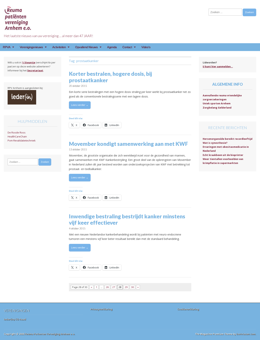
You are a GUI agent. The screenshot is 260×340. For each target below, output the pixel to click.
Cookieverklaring (188, 309)
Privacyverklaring (101, 309)
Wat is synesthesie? (215, 142)
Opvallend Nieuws (86, 47)
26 (107, 287)
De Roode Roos (17, 132)
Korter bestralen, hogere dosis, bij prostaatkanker (110, 76)
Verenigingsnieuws (31, 47)
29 (126, 287)
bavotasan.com (246, 334)
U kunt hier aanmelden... (218, 66)
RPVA (6, 47)
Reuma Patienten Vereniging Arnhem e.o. (50, 334)
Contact (127, 47)
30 (132, 287)
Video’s (146, 47)
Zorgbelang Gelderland (217, 107)
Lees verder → (79, 105)
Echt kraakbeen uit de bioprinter (223, 155)
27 (113, 287)
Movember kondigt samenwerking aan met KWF (128, 143)
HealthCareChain (17, 136)
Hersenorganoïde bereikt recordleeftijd (227, 138)
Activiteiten (59, 47)
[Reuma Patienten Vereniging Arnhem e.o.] (18, 16)
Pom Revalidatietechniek (21, 140)
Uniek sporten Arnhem (216, 103)
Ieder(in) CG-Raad (15, 319)
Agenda (112, 47)
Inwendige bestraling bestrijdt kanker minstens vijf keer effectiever (127, 219)
